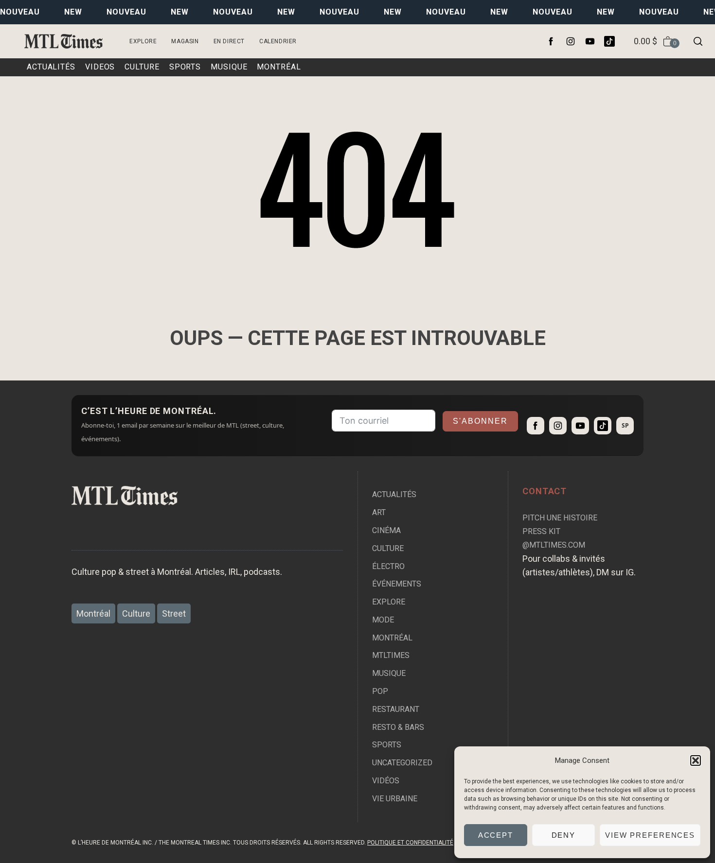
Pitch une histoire (559, 517)
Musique (389, 673)
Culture (388, 548)
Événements (396, 583)
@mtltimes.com (553, 545)
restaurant (395, 709)
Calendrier (278, 41)
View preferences (650, 835)
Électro (388, 566)
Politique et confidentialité (410, 842)
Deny (564, 835)
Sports (386, 744)
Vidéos (385, 780)
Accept (495, 835)
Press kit (541, 531)
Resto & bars (398, 727)
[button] (695, 760)
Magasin (184, 41)
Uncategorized (402, 762)
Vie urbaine (394, 798)
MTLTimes (391, 655)
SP (625, 425)
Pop (380, 691)
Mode (383, 619)
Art (379, 512)
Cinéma (386, 530)
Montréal (392, 637)
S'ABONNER (480, 421)
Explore (143, 41)
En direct (229, 41)
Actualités (394, 494)
